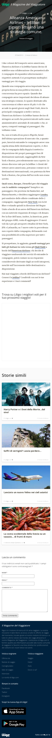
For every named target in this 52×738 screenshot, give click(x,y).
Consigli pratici (7, 666)
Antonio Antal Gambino (13, 543)
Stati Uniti (40, 247)
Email (4, 580)
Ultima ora (6, 658)
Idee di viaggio (7, 670)
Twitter (4, 692)
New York (32, 202)
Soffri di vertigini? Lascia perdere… (22, 450)
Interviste (5, 673)
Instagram (6, 696)
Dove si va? (32, 670)
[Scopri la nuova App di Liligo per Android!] (14, 723)
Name (4, 573)
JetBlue (16, 277)
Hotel (30, 662)
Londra (44, 194)
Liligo (7, 418)
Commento (7, 588)
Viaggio (30, 658)
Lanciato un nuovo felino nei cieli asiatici (26, 492)
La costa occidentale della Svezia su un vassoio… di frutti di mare (25, 535)
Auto (30, 666)
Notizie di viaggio (26, 38)
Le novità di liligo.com (10, 677)
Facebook (6, 688)
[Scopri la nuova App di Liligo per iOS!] (14, 711)
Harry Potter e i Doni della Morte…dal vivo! (24, 411)
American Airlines (21, 250)
